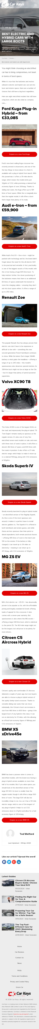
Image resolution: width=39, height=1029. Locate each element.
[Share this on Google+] (14, 862)
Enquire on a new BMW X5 (19, 820)
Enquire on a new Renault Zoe (19, 334)
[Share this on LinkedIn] (19, 862)
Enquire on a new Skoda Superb (19, 502)
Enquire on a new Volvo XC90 (19, 418)
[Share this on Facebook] (4, 862)
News (19, 963)
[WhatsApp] (21, 862)
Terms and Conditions (20, 976)
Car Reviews (19, 952)
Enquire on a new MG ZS (19, 593)
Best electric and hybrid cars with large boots (16, 62)
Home (19, 947)
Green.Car (19, 987)
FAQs (19, 971)
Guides (11, 58)
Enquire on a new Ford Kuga (19, 154)
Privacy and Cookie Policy (19, 982)
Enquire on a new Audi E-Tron (19, 246)
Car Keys (4, 58)
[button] (36, 5)
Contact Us (19, 958)
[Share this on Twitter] (9, 862)
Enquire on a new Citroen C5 (19, 682)
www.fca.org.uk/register (21, 1014)
